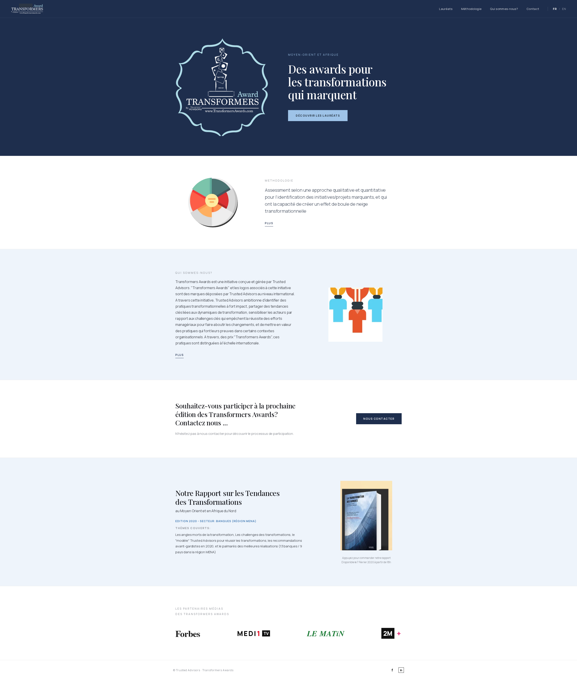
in (401, 670)
